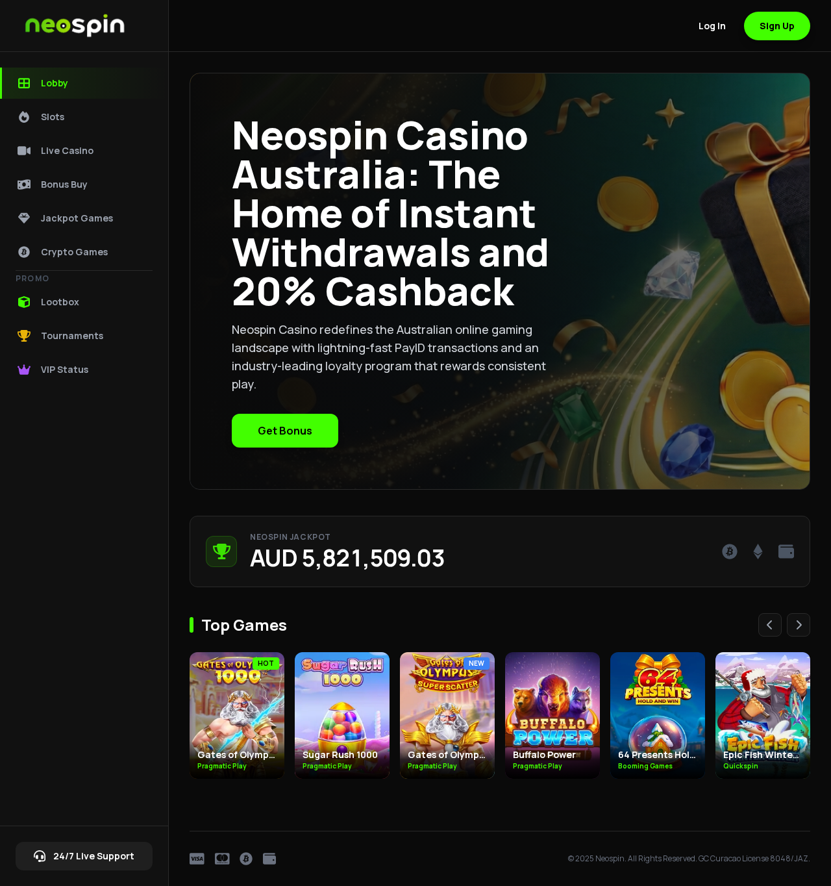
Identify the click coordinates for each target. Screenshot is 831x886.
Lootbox (60, 302)
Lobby (54, 83)
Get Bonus (285, 431)
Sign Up (777, 25)
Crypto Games (74, 252)
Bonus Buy (64, 184)
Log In (712, 25)
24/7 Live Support (93, 856)
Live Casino (67, 150)
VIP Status (64, 369)
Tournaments (72, 335)
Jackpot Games (77, 218)
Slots (52, 116)
